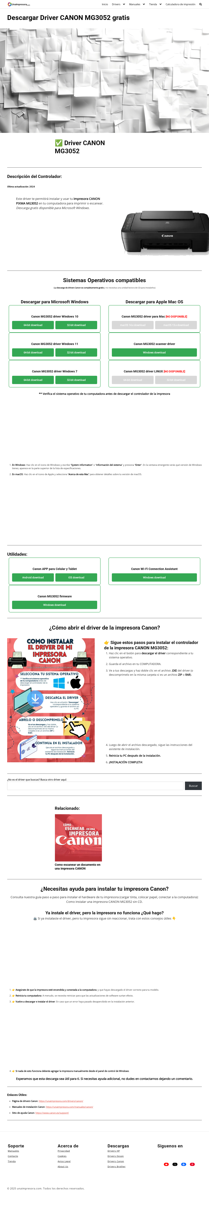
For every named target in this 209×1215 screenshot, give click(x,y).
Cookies (62, 1156)
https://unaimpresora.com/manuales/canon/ (69, 1106)
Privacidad (64, 1150)
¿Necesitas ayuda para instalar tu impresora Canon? (105, 889)
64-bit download (33, 325)
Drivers (116, 4)
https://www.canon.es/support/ (52, 1112)
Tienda (153, 4)
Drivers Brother (117, 1166)
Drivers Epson (116, 1156)
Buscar (193, 786)
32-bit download (76, 325)
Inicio (105, 4)
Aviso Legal (64, 1161)
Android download (33, 577)
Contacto (13, 1156)
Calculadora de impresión (180, 4)
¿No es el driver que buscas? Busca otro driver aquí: (37, 779)
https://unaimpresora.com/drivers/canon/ (61, 1101)
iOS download (76, 577)
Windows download (154, 352)
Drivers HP (114, 1150)
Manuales (134, 4)
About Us (63, 1166)
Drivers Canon (116, 1161)
